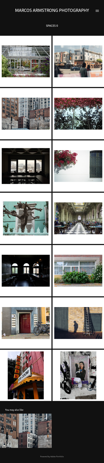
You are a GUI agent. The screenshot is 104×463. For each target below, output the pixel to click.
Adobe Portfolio (57, 456)
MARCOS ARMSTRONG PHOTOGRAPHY (52, 10)
